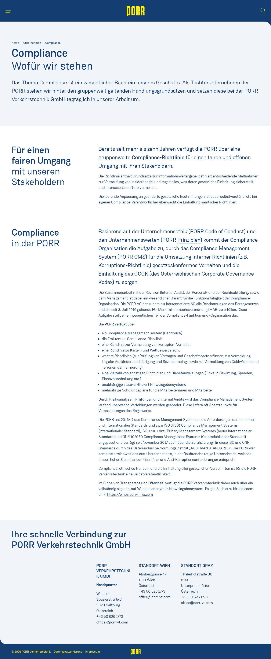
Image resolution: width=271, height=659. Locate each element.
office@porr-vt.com (112, 622)
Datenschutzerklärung (68, 652)
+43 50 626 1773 (109, 616)
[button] (8, 10)
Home (15, 43)
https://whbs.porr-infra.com (130, 494)
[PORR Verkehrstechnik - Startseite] (135, 10)
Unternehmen (32, 43)
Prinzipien (188, 239)
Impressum (92, 652)
